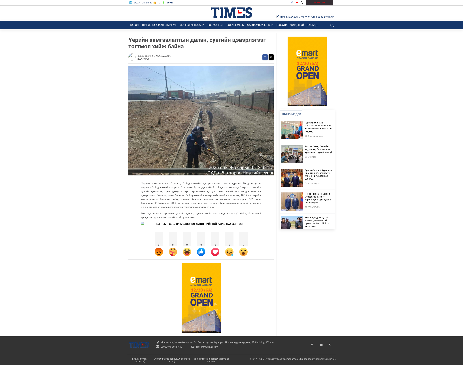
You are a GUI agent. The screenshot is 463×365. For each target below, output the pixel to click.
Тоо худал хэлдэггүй (290, 25)
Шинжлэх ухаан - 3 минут (159, 25)
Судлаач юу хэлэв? (259, 25)
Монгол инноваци (192, 25)
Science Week (235, 25)
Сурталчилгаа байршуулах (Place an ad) (172, 360)
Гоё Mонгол (215, 25)
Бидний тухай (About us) (139, 360)
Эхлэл (134, 25)
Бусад (311, 25)
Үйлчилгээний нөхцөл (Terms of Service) (211, 360)
